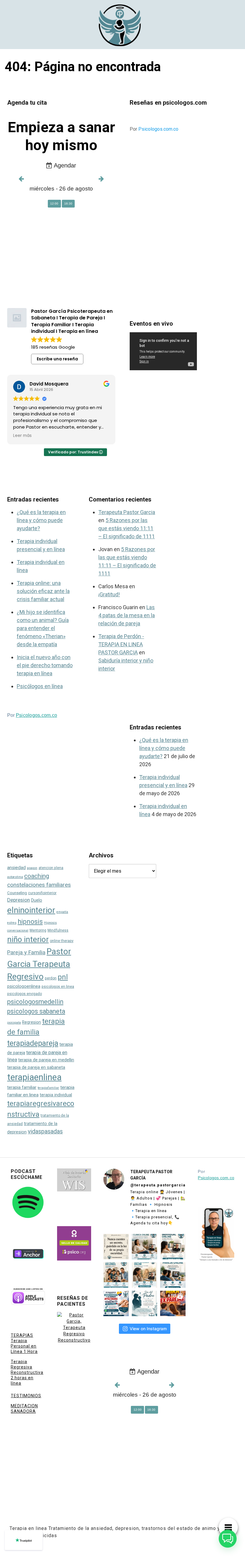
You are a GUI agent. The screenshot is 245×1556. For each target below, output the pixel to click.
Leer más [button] (22, 435)
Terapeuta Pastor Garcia (126, 512)
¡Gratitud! (109, 594)
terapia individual (56, 1095)
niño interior (28, 939)
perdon (50, 978)
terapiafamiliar (48, 1088)
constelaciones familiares (39, 884)
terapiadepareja (32, 1043)
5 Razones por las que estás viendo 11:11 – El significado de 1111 (126, 528)
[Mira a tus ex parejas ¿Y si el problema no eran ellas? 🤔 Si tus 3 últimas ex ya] (173, 1303)
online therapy (62, 941)
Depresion (18, 900)
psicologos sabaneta (36, 1011)
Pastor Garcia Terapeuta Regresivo (39, 964)
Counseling (17, 893)
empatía (62, 912)
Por (154, 129)
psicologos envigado (24, 994)
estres (11, 923)
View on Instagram (148, 1328)
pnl (63, 977)
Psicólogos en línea (40, 686)
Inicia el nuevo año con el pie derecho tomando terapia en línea (45, 665)
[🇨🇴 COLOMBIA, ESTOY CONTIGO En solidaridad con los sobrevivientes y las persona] (116, 1303)
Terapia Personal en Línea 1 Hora (24, 1346)
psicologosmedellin (35, 1001)
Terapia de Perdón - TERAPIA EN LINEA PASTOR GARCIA (121, 644)
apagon (32, 868)
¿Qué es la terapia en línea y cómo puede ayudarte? (41, 520)
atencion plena (51, 868)
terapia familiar (21, 1087)
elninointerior (31, 910)
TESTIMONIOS (26, 1395)
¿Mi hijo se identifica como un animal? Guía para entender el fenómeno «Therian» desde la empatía (43, 628)
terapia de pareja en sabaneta (36, 1067)
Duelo (36, 900)
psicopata (14, 1023)
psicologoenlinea (23, 986)
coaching (36, 876)
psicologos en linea (58, 986)
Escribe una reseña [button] (57, 359)
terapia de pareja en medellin (46, 1060)
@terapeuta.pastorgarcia (158, 1185)
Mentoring (38, 930)
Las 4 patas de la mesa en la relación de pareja (126, 615)
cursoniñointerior (42, 893)
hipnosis (30, 921)
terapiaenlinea (34, 1077)
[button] (228, 1539)
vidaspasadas (45, 1131)
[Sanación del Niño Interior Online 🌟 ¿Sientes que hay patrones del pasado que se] (144, 1275)
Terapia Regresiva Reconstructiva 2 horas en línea (27, 1372)
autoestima (15, 877)
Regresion (31, 1022)
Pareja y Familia (26, 952)
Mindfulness (58, 930)
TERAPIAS (22, 1335)
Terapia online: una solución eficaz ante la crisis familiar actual (43, 591)
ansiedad (16, 867)
